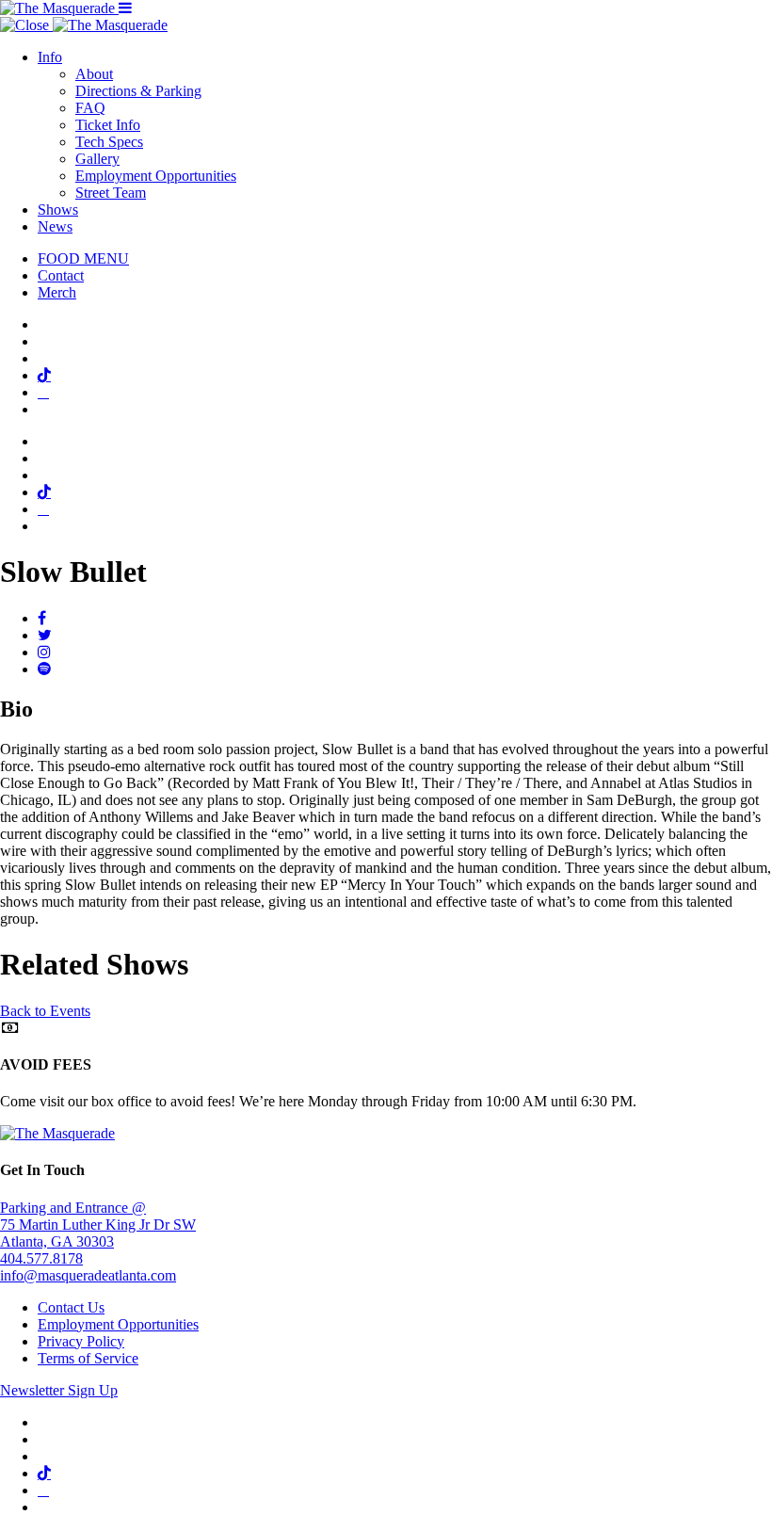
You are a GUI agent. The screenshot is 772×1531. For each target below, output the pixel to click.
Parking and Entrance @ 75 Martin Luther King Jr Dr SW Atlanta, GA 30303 (98, 1224)
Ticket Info (107, 125)
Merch (57, 292)
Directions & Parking (138, 91)
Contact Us (71, 1307)
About (94, 74)
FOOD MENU (83, 258)
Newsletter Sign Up (59, 1390)
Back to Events (45, 1011)
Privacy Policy (81, 1341)
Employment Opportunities (155, 176)
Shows (58, 209)
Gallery (97, 159)
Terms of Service (88, 1358)
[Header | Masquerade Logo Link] (59, 8)
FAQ (90, 108)
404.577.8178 (41, 1258)
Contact (61, 275)
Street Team (110, 193)
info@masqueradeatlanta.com (88, 1275)
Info (50, 57)
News (55, 226)
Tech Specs (109, 142)
